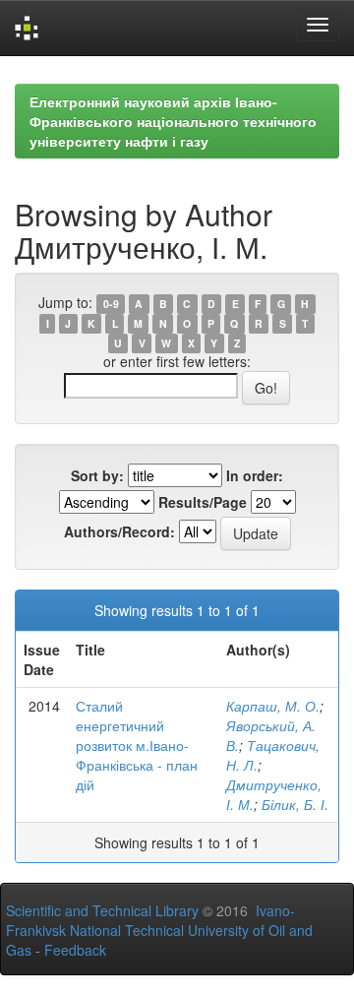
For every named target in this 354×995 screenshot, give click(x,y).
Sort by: (97, 475)
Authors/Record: (119, 531)
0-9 (111, 303)
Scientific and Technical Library (102, 910)
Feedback (75, 950)
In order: (254, 475)
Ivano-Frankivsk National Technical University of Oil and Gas (159, 930)
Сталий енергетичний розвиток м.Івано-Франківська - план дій (137, 745)
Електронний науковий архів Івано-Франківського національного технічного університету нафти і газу (173, 121)
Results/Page (202, 502)
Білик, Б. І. (295, 804)
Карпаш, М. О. (273, 705)
